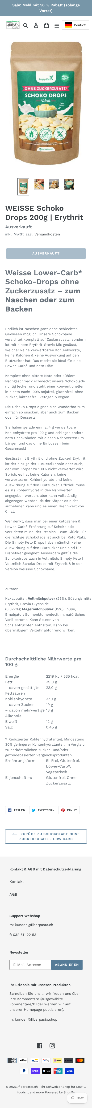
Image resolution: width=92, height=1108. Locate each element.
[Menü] (57, 25)
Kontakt (16, 881)
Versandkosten (47, 234)
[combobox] (75, 25)
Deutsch (80, 25)
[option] (23, 187)
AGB (13, 894)
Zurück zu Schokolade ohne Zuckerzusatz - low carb (49, 836)
